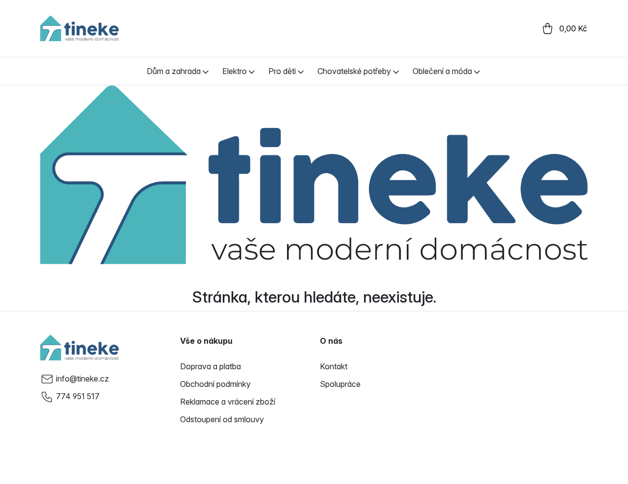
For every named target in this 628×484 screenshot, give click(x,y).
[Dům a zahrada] (205, 71)
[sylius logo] (79, 28)
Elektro (234, 71)
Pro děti (282, 71)
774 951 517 (78, 396)
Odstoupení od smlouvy (222, 419)
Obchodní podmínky (215, 384)
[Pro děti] (301, 71)
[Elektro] (252, 71)
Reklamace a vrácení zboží (227, 402)
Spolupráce (340, 384)
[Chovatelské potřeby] (396, 71)
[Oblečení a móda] (477, 71)
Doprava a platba (210, 366)
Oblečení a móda (442, 71)
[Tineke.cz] (79, 347)
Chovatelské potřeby (354, 71)
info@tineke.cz (82, 378)
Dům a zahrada (174, 71)
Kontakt (333, 366)
